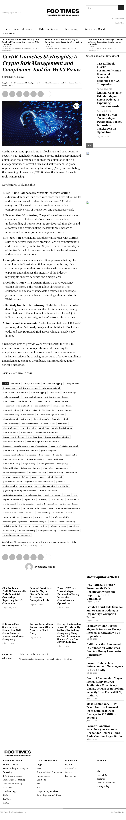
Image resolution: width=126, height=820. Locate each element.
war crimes (74, 526)
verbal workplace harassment (16, 526)
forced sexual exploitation (57, 437)
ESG (39, 783)
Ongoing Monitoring (12, 783)
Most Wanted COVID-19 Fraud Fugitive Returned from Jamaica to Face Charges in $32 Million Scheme (102, 710)
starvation (27, 517)
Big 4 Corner (71, 776)
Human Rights (43, 776)
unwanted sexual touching (62, 521)
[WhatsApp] (5, 94)
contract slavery (42, 405)
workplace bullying (47, 530)
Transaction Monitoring (14, 779)
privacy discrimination (45, 486)
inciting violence (46, 463)
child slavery (9, 401)
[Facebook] (26, 94)
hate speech (44, 454)
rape (75, 495)
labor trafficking (10, 468)
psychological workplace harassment (20, 490)
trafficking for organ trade (15, 521)
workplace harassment (69, 530)
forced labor (26, 432)
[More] (48, 94)
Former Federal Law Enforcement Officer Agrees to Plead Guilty (41, 628)
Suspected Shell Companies (49, 772)
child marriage (69, 392)
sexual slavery (9, 512)
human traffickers (55, 459)
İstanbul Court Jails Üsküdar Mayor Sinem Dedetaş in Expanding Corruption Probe (63, 41)
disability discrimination (44, 410)
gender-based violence (13, 454)
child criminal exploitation (15, 392)
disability (26, 410)
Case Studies (70, 768)
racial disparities (33, 495)
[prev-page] (2, 50)
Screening (7, 772)
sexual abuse (73, 499)
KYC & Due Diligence (12, 776)
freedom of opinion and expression (43, 441)
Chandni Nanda (46, 566)
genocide (31, 454)
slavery (69, 512)
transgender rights (38, 521)
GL (123, 812)
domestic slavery (10, 423)
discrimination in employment (16, 419)
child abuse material (50, 388)
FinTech (6, 795)
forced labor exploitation (46, 432)
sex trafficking (57, 499)
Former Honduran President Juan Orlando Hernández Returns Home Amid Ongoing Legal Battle (104, 731)
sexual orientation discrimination (64, 508)
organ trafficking (21, 477)
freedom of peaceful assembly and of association (25, 446)
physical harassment (12, 481)
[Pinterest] (33, 94)
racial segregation (52, 495)
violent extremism (58, 526)
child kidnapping (38, 392)
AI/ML (6, 802)
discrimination (65, 410)
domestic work (48, 423)
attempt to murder (31, 383)
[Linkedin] (12, 94)
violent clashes (40, 526)
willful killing (9, 530)
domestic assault (41, 419)
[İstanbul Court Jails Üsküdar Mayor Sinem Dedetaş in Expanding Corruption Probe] (90, 94)
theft (48, 517)
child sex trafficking (33, 397)
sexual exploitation (69, 504)
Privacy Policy (103, 786)
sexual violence (26, 512)
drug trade (62, 423)
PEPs (39, 768)
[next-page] (123, 50)
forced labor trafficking (14, 437)
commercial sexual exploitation (17, 405)
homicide (57, 454)
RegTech (7, 799)
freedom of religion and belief (64, 446)
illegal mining (29, 463)
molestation (71, 472)
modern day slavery (37, 472)
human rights (71, 454)
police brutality (10, 486)
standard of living (11, 517)
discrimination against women (50, 414)
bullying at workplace (28, 388)
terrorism (39, 517)
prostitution (63, 486)
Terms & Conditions (106, 782)
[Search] (121, 7)
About (99, 771)
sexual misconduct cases (34, 508)
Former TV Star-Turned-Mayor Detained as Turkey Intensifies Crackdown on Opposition (106, 41)
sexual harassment (11, 508)
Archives (101, 778)
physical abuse (38, 477)
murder (6, 477)
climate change (43, 401)
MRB (39, 787)
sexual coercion (26, 504)
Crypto (5, 83)
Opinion (69, 772)
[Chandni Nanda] (29, 567)
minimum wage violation (14, 472)
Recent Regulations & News (49, 795)
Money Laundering (11, 764)
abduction (15, 383)
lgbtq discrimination (30, 468)
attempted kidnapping (52, 383)
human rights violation (13, 459)
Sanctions (41, 779)
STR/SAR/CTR (9, 787)
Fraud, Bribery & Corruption (16, 768)
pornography (26, 486)
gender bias (8, 450)
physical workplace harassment (39, 481)
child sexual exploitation (56, 397)
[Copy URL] (40, 94)
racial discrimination (12, 495)
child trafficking (25, 401)
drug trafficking (10, 428)
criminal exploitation (62, 405)
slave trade (58, 512)
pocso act (60, 481)
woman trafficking (27, 530)
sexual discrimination (47, 504)
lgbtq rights (48, 468)
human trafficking (11, 463)
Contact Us (102, 775)
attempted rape (72, 383)
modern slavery (56, 472)
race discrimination (49, 490)
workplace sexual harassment (16, 535)
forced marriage (35, 437)
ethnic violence (10, 432)
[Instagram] (101, 765)
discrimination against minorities (18, 414)
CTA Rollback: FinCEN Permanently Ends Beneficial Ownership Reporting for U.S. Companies (20, 41)
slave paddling (43, 512)
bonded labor (9, 388)
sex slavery (42, 499)
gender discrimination (27, 450)
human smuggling (35, 459)
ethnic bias (44, 428)
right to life (29, 499)
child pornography (11, 397)
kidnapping (62, 463)
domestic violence (30, 423)
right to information (12, 499)
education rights (28, 428)
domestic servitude (60, 419)
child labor (54, 392)
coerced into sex (60, 401)
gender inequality (49, 450)
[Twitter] (19, 94)
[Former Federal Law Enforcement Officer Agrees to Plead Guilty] (42, 616)
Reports (68, 764)
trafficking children (62, 517)
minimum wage (63, 468)
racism (67, 495)
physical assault (55, 477)
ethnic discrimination (62, 428)
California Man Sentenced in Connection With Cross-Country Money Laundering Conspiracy (13, 631)
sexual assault (9, 504)
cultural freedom (11, 410)
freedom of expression (13, 441)
